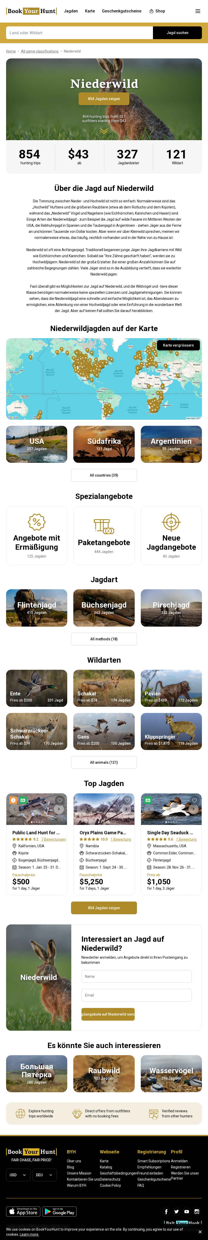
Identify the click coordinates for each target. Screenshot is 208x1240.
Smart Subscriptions (153, 1161)
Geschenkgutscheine (154, 1179)
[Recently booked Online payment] (19, 800)
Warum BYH (76, 1185)
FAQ (140, 1185)
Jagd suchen (177, 33)
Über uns (74, 1161)
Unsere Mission (79, 1173)
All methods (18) (104, 639)
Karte (104, 1161)
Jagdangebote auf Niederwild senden (107, 1014)
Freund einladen (150, 1173)
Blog (70, 1167)
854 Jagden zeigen (104, 99)
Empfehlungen (149, 1167)
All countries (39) (104, 475)
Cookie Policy (110, 1185)
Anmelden (179, 1161)
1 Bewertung (121, 839)
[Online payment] (149, 800)
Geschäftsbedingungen (118, 1173)
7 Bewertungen (53, 839)
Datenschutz (110, 1179)
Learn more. (29, 1234)
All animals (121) (104, 762)
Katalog (106, 1167)
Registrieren (180, 1167)
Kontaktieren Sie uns (83, 1179)
